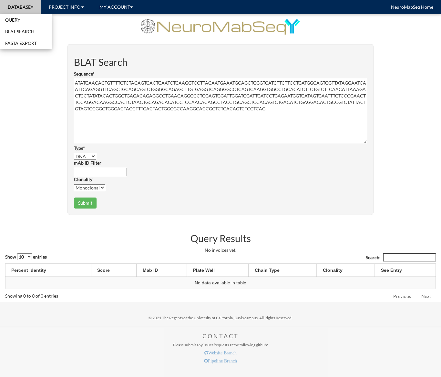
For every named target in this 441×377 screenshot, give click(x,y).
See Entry (391, 270)
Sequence (84, 73)
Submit (85, 203)
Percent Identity (28, 270)
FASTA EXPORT (21, 43)
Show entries (26, 257)
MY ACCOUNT (114, 7)
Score (103, 270)
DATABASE (19, 7)
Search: (373, 257)
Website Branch (222, 353)
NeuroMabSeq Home (412, 7)
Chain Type (267, 270)
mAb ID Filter (87, 163)
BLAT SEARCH (20, 31)
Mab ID (150, 270)
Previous (402, 296)
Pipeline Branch (222, 361)
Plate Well (204, 270)
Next (426, 296)
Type (79, 148)
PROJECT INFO (65, 7)
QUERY (12, 20)
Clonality (83, 179)
